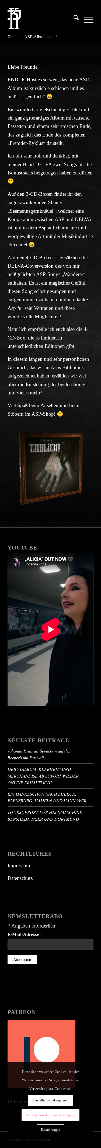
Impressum (19, 865)
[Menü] (86, 18)
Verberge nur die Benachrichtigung (50, 1115)
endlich (35, 96)
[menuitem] (73, 18)
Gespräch (17, 367)
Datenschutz (20, 878)
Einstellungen (50, 1130)
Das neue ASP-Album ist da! (32, 36)
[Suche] (73, 18)
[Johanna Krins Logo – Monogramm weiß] (42, 18)
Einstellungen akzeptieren (50, 1100)
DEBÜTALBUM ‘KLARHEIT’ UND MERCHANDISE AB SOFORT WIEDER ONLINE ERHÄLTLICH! (43, 775)
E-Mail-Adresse (25, 934)
